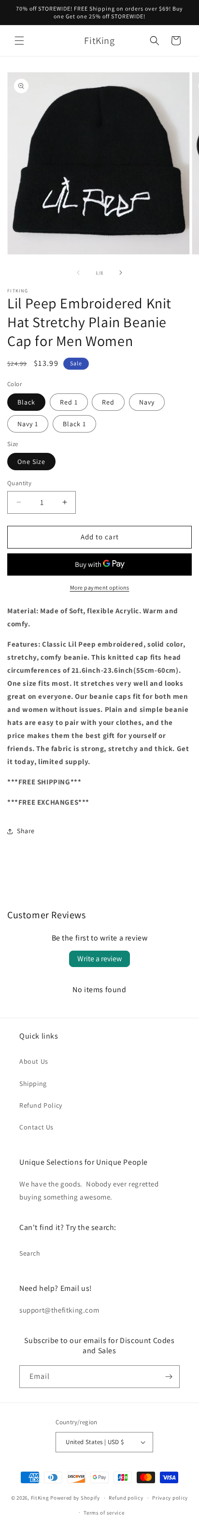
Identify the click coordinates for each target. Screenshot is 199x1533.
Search (30, 1253)
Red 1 (69, 402)
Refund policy (126, 1497)
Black (26, 402)
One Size (31, 461)
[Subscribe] (168, 1376)
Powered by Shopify (75, 1497)
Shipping (33, 1083)
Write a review (99, 959)
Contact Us (36, 1127)
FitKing (40, 1497)
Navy (147, 402)
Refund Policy (40, 1105)
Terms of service (104, 1512)
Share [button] (26, 830)
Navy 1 (27, 423)
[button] (19, 40)
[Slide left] (78, 272)
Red (108, 402)
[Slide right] (120, 272)
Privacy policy (170, 1497)
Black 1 (74, 423)
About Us (33, 1061)
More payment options (99, 587)
